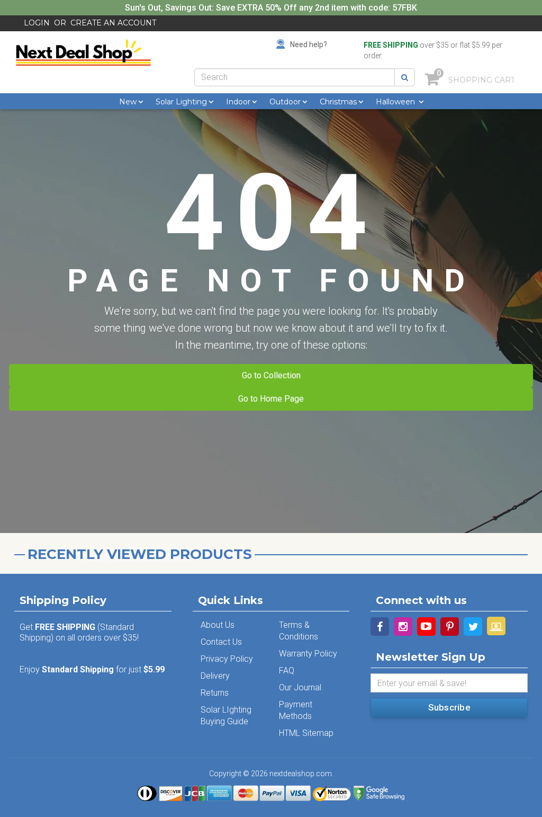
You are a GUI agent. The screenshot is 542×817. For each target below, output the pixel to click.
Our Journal (300, 687)
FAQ (286, 670)
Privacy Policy (227, 659)
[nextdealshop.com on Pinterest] (449, 626)
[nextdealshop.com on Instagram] (403, 626)
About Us (217, 625)
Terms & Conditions (298, 631)
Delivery (215, 676)
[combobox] (294, 77)
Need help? (308, 44)
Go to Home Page (271, 399)
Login (37, 23)
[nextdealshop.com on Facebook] (380, 626)
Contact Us (221, 642)
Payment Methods (295, 710)
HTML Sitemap (306, 733)
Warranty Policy (308, 654)
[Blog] (496, 626)
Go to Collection (271, 375)
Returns (215, 693)
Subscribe (449, 707)
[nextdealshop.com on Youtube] (426, 626)
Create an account (113, 23)
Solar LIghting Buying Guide (226, 715)
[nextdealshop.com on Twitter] (473, 626)
